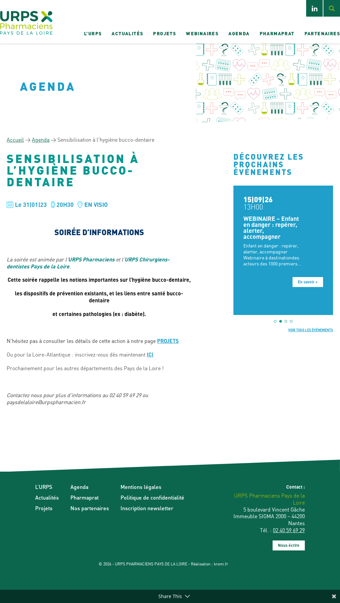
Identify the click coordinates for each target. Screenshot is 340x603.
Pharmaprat (277, 33)
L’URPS (93, 33)
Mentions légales (141, 486)
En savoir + (308, 281)
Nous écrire (288, 545)
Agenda (238, 33)
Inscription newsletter (147, 508)
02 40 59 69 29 (289, 530)
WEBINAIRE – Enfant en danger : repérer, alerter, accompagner (271, 227)
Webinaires (202, 33)
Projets (164, 33)
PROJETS (168, 340)
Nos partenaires (89, 508)
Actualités (127, 33)
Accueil (15, 139)
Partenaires (322, 33)
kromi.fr (221, 563)
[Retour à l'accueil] (26, 23)
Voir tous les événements (310, 330)
